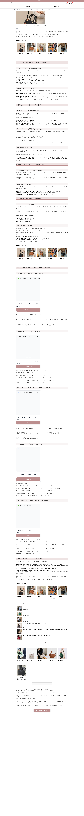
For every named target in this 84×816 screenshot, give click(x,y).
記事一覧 (25, 9)
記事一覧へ (43, 642)
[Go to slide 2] (27, 357)
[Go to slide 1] (26, 357)
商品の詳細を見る (28, 310)
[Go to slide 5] (29, 357)
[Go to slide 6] (30, 357)
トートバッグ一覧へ (43, 683)
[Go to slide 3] (27, 470)
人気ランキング (57, 6)
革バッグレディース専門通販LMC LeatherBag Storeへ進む (41, 711)
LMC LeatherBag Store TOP (17, 9)
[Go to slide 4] (28, 470)
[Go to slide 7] (30, 470)
